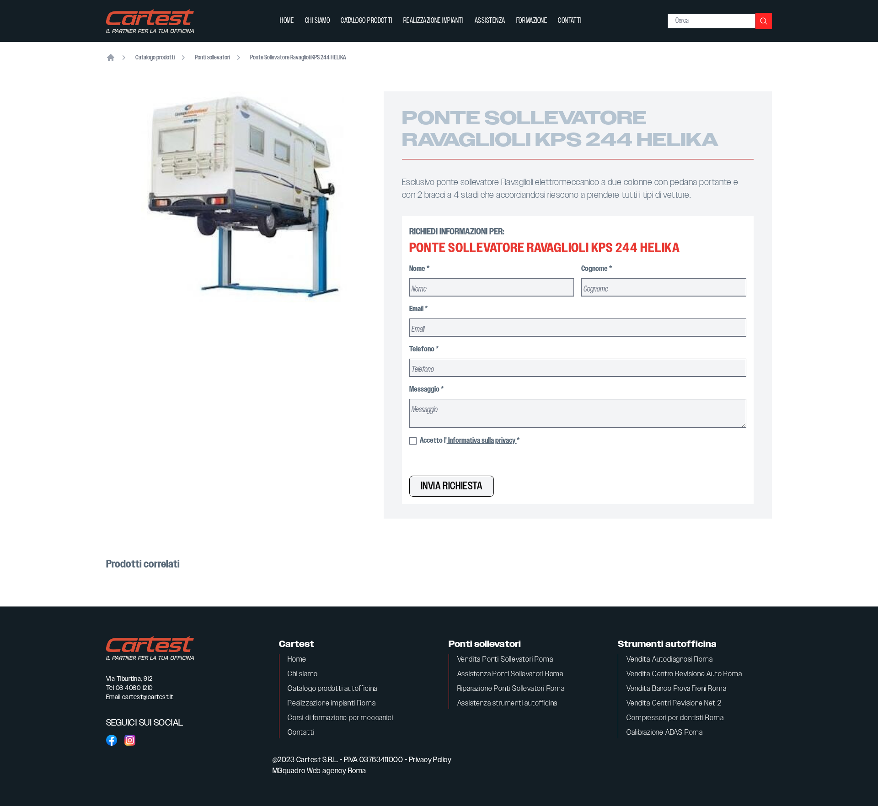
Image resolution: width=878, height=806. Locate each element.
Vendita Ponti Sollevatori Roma (505, 659)
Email (418, 309)
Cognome (596, 269)
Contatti (569, 21)
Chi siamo (317, 21)
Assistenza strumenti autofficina (507, 703)
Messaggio (426, 389)
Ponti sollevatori (212, 57)
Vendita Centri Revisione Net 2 (673, 703)
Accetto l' (468, 440)
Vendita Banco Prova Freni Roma (676, 689)
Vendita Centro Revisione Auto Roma (684, 674)
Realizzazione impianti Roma (332, 703)
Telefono (424, 349)
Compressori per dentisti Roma (674, 718)
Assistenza (490, 21)
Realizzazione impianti (433, 21)
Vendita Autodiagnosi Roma (669, 659)
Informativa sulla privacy (482, 440)
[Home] (110, 57)
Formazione (531, 21)
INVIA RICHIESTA (451, 486)
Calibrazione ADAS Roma (664, 732)
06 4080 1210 (134, 688)
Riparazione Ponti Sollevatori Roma (511, 689)
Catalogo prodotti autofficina (332, 689)
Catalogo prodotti (366, 21)
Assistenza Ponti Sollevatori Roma (510, 674)
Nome (419, 269)
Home (287, 21)
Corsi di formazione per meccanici (340, 718)
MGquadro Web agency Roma (319, 771)
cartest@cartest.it (147, 697)
